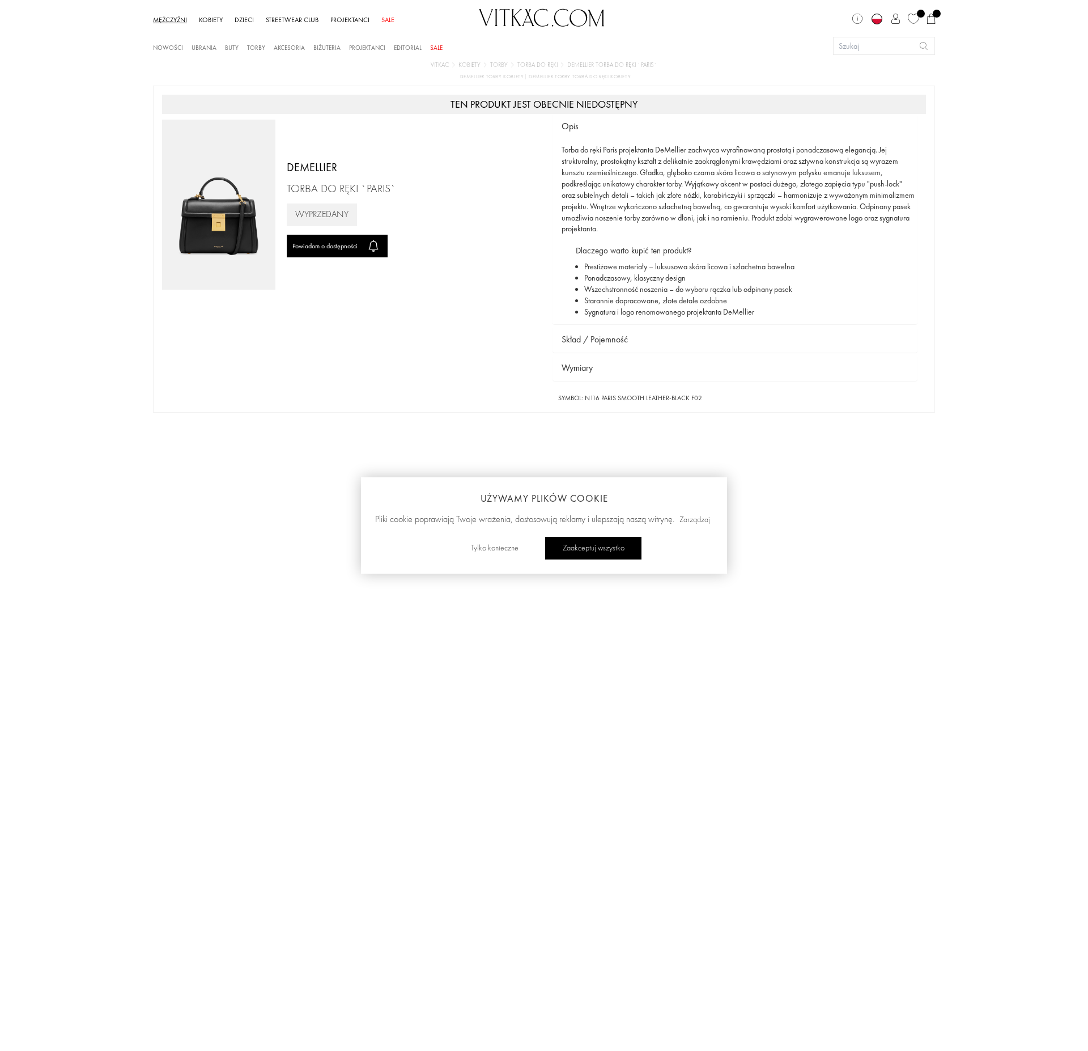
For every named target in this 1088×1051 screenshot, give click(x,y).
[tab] (735, 127)
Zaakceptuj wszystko (593, 548)
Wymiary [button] (577, 368)
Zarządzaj (694, 520)
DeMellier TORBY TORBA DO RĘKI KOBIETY (580, 76)
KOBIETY (211, 19)
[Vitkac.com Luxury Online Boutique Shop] (542, 16)
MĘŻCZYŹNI (170, 19)
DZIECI (244, 19)
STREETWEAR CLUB (292, 19)
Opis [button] (570, 126)
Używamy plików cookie (544, 498)
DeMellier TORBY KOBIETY (492, 76)
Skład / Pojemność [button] (595, 339)
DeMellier (312, 167)
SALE (387, 19)
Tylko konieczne (494, 548)
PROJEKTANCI (349, 19)
